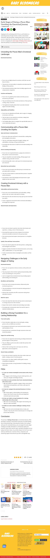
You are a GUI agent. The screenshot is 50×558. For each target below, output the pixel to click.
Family (29, 556)
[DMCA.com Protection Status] (40, 541)
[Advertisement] (16, 69)
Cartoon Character (35, 556)
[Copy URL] (14, 29)
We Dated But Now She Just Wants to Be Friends (26, 462)
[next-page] (4, 511)
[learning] (41, 27)
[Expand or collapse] (31, 47)
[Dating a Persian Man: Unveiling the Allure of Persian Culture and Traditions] (27, 499)
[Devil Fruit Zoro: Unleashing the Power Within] (36, 58)
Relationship (6, 17)
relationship (24, 42)
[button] (48, 13)
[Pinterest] (8, 29)
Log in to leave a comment (6, 518)
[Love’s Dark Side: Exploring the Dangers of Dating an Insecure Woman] (27, 486)
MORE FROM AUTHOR (21, 482)
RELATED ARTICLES (11, 482)
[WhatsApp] (11, 29)
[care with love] (41, 36)
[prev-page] (2, 511)
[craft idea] (41, 45)
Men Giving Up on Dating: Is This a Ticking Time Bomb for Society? (16, 493)
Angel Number (43, 556)
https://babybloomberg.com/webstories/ (17, 471)
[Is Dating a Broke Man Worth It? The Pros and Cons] (5, 499)
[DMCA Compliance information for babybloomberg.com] (39, 544)
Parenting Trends (23, 556)
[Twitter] (5, 29)
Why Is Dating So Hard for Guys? (40, 87)
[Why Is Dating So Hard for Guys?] (5, 486)
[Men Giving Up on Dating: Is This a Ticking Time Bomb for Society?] (16, 486)
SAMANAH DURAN (5, 26)
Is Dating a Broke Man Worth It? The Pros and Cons (5, 506)
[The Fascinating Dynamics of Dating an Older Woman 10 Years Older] (16, 499)
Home (2, 17)
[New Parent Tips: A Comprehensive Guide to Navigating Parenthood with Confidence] (36, 65)
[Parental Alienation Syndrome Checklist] (36, 73)
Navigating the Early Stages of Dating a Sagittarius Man (7, 462)
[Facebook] (2, 29)
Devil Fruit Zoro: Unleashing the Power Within (43, 58)
